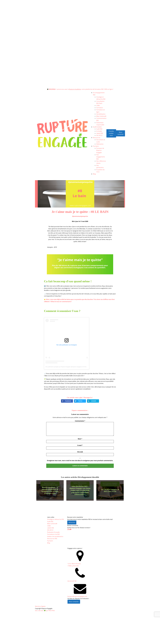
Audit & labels (97, 127)
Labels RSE (99, 133)
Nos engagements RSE (100, 157)
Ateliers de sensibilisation (55, 536)
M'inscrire (72, 522)
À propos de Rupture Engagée (100, 150)
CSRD (98, 105)
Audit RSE (99, 129)
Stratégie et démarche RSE (55, 519)
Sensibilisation (100, 114)
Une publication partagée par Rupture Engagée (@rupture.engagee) (63, 366)
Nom (80, 439)
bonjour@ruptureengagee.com (77, 596)
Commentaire (80, 421)
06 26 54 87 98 (72, 581)
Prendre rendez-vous (111, 133)
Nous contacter (121, 133)
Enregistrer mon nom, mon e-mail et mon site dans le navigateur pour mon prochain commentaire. (80, 460)
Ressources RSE (52, 538)
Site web (80, 452)
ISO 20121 (99, 135)
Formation (99, 108)
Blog (94, 174)
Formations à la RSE (53, 534)
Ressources (96, 138)
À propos (96, 146)
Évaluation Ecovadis (53, 532)
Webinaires (99, 144)
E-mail (80, 445)
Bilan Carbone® (101, 116)
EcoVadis (99, 131)
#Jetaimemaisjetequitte (80, 216)
